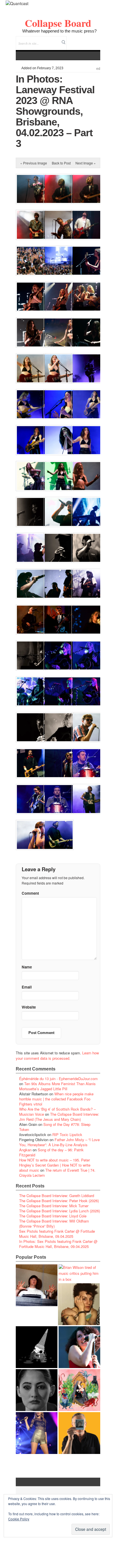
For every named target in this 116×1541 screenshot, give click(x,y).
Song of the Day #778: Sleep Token (54, 1127)
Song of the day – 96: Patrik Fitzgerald (51, 1152)
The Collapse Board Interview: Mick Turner (53, 1205)
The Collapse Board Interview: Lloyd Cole (52, 1216)
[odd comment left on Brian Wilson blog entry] (36, 1285)
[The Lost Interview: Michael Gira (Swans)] (79, 1433)
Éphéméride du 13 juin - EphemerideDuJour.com (58, 1078)
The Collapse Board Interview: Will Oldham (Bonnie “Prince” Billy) (54, 1223)
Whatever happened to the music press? (59, 31)
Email (88, 39)
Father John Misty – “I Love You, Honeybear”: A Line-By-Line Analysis (59, 1142)
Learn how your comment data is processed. (57, 1055)
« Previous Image (33, 163)
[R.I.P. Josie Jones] (36, 1390)
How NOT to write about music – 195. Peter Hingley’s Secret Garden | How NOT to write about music (54, 1165)
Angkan (25, 1149)
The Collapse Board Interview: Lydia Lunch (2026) (59, 1210)
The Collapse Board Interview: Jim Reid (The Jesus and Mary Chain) (59, 1116)
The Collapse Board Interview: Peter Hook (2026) (59, 1200)
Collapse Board (58, 23)
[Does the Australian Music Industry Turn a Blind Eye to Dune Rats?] (36, 1347)
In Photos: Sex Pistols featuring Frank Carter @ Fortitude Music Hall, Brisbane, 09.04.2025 (58, 1244)
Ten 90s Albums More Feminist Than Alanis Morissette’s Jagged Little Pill (57, 1086)
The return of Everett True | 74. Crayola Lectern (57, 1172)
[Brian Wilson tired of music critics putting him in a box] (79, 1273)
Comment (30, 893)
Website (29, 1007)
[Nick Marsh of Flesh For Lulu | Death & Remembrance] (79, 1304)
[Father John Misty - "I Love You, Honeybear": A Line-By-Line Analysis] (79, 1390)
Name (27, 967)
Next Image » (85, 163)
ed (98, 69)
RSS (96, 39)
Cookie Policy (18, 1518)
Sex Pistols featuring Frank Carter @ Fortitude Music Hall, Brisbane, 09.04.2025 (57, 1233)
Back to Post (61, 163)
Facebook (80, 39)
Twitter (73, 39)
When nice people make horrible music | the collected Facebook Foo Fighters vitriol (56, 1099)
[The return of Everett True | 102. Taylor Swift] (36, 1433)
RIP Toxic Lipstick (67, 1134)
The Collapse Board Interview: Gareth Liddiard (56, 1195)
